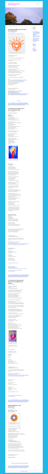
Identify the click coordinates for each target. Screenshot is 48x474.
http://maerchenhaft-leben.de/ (11, 455)
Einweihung (9, 275)
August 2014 (34, 45)
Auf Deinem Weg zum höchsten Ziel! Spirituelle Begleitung (36, 34)
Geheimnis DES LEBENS (17, 103)
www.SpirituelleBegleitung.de (11, 271)
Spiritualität (22, 104)
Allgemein (13, 274)
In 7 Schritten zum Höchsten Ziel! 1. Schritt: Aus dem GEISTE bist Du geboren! (16, 282)
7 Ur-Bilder (23, 274)
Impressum (12, 24)
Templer (15, 276)
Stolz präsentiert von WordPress (24, 471)
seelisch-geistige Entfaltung (13, 104)
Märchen (27, 103)
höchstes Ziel (21, 103)
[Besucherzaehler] (19, 101)
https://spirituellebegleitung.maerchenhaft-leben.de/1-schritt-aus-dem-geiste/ (17, 268)
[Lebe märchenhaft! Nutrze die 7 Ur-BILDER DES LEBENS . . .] (14, 417)
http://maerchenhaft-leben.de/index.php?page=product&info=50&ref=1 (17, 94)
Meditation (9, 104)
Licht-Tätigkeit (24, 103)
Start (8, 24)
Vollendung (20, 276)
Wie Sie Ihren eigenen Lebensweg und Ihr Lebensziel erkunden (19, 463)
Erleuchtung (9, 103)
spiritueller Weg (12, 276)
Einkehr (27, 274)
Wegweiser (26, 276)
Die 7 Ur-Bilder (16, 274)
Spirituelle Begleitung (14, 4)
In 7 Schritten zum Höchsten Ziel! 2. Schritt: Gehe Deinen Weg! (36, 36)
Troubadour (17, 276)
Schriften (15, 24)
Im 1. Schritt (9, 121)
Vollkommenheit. (23, 276)
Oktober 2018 (34, 44)
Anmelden (34, 48)
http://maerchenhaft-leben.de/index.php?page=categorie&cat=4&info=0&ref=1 (18, 93)
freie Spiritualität (12, 103)
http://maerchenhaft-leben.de (11, 89)
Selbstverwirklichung (19, 104)
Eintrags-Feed (34, 49)
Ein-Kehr (25, 274)
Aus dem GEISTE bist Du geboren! (12, 267)
